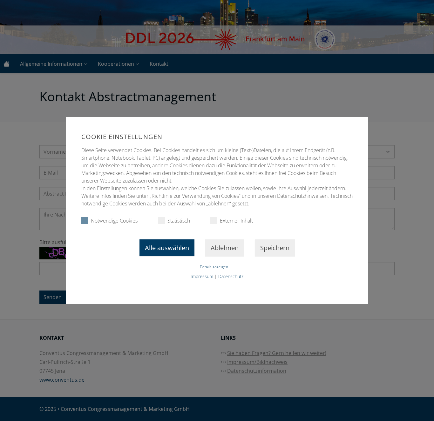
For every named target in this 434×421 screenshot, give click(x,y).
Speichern (274, 248)
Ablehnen (225, 248)
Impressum (202, 276)
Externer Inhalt (236, 220)
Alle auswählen (167, 248)
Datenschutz (230, 276)
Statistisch (178, 220)
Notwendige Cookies (114, 220)
